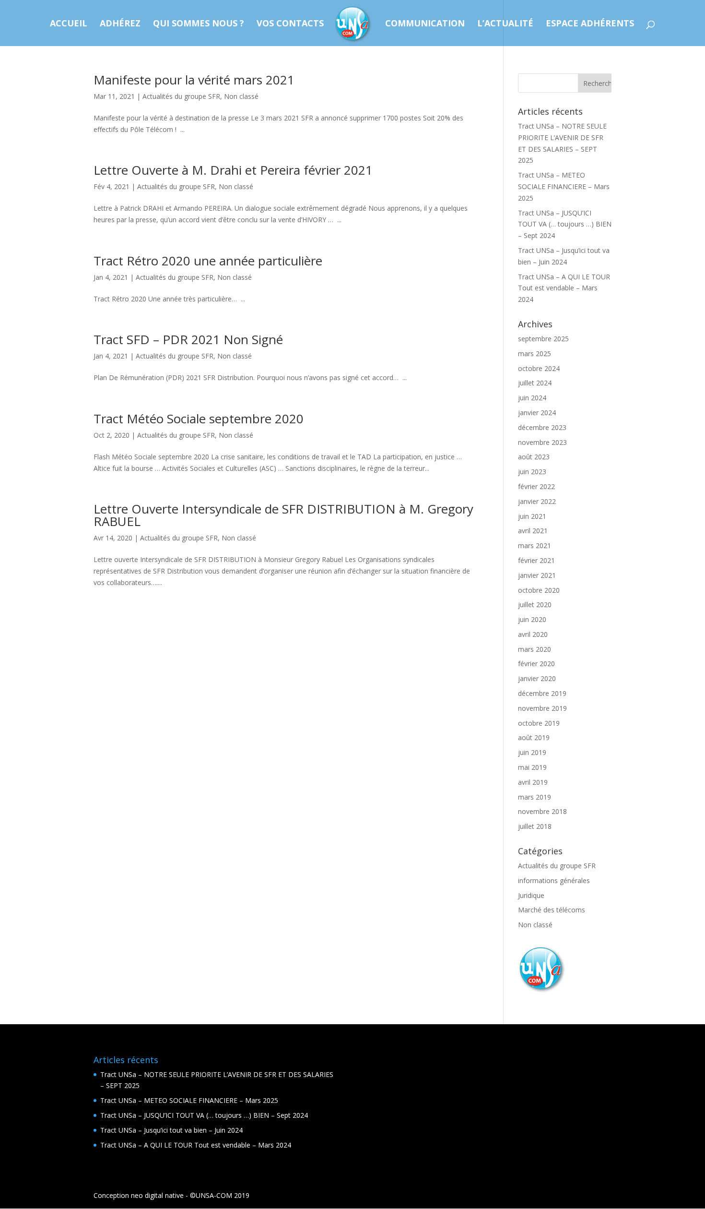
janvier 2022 (537, 501)
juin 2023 (532, 471)
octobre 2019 (539, 723)
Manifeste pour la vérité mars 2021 (194, 79)
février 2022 (536, 486)
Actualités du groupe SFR (181, 96)
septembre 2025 (543, 338)
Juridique (531, 895)
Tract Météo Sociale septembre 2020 (199, 418)
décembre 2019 (542, 693)
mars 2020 (534, 649)
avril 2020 (533, 634)
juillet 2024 (535, 382)
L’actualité (505, 24)
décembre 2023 (542, 427)
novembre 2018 (542, 811)
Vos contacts (290, 24)
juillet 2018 (535, 826)
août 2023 (534, 456)
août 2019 (534, 737)
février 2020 (536, 663)
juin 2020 (532, 619)
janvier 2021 (537, 575)
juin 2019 (532, 752)
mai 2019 (532, 767)
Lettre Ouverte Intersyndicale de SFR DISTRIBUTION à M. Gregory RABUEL (283, 515)
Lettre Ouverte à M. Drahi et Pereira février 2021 (233, 170)
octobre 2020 (539, 590)
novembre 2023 (542, 442)
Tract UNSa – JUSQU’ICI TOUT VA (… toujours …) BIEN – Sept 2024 (564, 224)
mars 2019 (534, 797)
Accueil (68, 24)
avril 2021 (533, 530)
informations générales (554, 880)
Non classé (241, 96)
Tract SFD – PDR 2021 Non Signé (188, 339)
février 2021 (536, 560)
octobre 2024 (539, 368)
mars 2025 (534, 353)
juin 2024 (532, 397)
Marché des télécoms (551, 909)
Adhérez (120, 24)
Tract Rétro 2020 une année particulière (208, 260)
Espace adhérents (590, 24)
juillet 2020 (535, 604)
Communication (425, 24)
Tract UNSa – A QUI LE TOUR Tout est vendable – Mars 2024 (564, 288)
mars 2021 (534, 545)
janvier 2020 (537, 678)
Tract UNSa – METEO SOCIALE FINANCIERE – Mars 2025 (564, 186)
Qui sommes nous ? (198, 24)
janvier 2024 (537, 412)
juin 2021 (532, 516)
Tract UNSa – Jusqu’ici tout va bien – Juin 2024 (171, 1130)
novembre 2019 (542, 708)
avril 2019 (533, 782)
